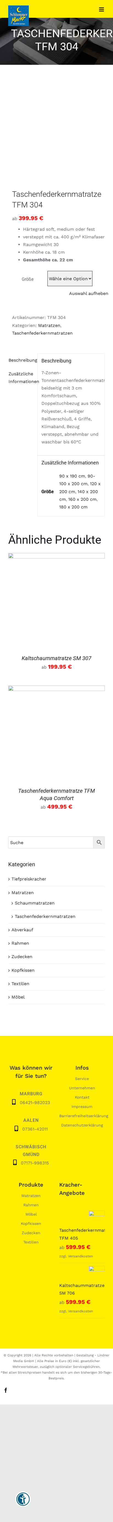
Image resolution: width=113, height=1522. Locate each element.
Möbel (18, 997)
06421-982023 (35, 1102)
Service (82, 1078)
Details (56, 602)
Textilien (20, 983)
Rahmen (20, 943)
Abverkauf (22, 929)
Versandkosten (80, 1256)
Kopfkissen (23, 970)
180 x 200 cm (73, 507)
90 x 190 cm (72, 476)
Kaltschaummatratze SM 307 (56, 658)
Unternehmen (82, 1088)
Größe (27, 279)
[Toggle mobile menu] (102, 9)
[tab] (20, 360)
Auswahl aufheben (88, 293)
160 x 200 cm (82, 499)
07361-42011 (35, 1129)
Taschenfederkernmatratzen (42, 333)
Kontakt (82, 1097)
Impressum (82, 1106)
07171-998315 (35, 1163)
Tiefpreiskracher (29, 879)
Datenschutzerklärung (82, 1125)
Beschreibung (21, 360)
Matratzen (49, 325)
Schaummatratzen (35, 903)
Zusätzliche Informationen (21, 377)
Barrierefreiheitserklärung (83, 1116)
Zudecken (22, 956)
